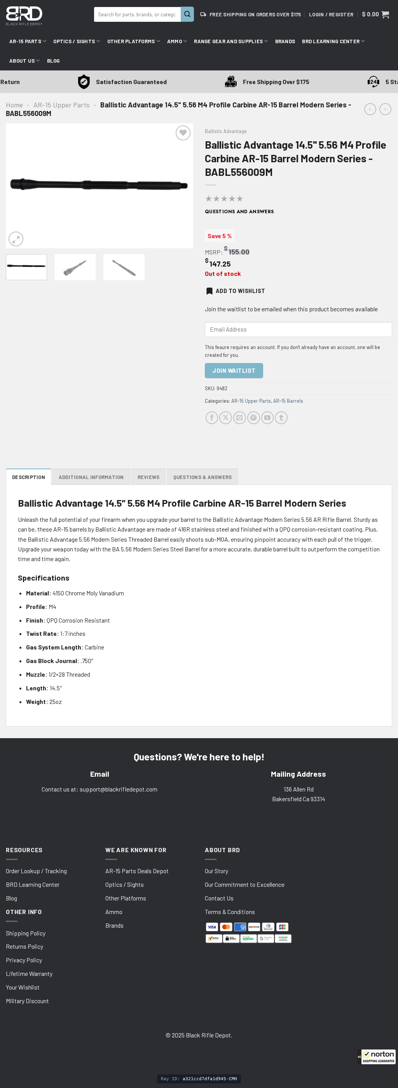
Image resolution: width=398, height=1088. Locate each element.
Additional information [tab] (91, 477)
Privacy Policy (24, 959)
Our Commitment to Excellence (245, 884)
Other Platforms (131, 41)
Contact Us (219, 898)
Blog (53, 61)
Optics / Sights (74, 41)
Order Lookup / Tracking (36, 870)
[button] (376, 1057)
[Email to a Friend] (239, 417)
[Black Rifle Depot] (47, 16)
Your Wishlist (23, 987)
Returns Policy (24, 946)
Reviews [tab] (149, 477)
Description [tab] (28, 477)
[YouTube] (267, 417)
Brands (285, 41)
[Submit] (187, 14)
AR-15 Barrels (288, 401)
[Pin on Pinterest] (253, 417)
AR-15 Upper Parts (61, 104)
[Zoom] (16, 239)
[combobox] (137, 14)
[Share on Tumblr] (281, 417)
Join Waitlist (233, 370)
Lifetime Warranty (29, 973)
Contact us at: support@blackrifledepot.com (99, 789)
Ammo (174, 41)
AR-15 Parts (25, 41)
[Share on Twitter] (225, 417)
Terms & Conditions (230, 911)
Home (14, 104)
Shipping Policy (25, 933)
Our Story (216, 870)
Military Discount (27, 1000)
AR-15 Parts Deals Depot (137, 870)
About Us (22, 61)
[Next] (180, 186)
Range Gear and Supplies (228, 41)
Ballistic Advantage (226, 131)
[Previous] (19, 186)
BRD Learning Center (331, 41)
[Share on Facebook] (212, 417)
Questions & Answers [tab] (202, 477)
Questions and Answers (239, 211)
